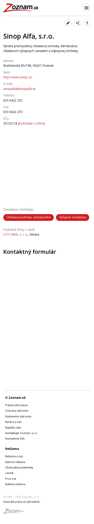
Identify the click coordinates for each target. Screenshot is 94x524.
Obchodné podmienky (19, 467)
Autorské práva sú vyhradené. (21, 502)
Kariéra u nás (13, 422)
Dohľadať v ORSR (31, 123)
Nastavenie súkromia (18, 416)
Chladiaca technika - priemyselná (28, 217)
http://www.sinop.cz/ (17, 77)
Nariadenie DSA (15, 438)
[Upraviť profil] (67, 23)
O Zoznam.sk (15, 397)
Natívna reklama (15, 484)
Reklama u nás (14, 456)
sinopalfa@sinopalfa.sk (19, 89)
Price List (10, 479)
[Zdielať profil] (77, 23)
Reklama (12, 449)
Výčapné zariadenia (72, 217)
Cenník (9, 473)
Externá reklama (15, 462)
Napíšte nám (13, 427)
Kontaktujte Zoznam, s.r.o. (21, 433)
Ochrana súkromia (16, 411)
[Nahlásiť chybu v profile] (87, 23)
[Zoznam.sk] (14, 512)
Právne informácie (16, 405)
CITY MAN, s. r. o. (15, 234)
